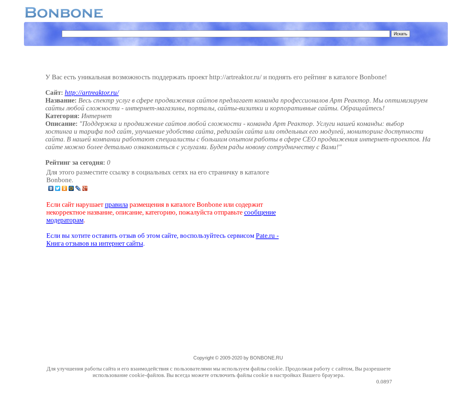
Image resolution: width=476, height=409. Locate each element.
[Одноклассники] (64, 188)
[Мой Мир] (71, 188)
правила (116, 204)
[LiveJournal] (78, 188)
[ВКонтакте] (51, 188)
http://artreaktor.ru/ (92, 92)
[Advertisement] (341, 207)
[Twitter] (57, 188)
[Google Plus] (85, 188)
